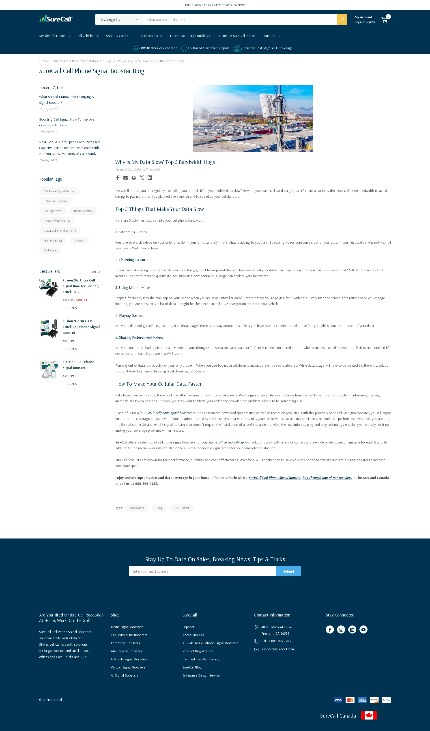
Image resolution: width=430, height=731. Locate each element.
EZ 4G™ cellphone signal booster (166, 413)
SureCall (255, 477)
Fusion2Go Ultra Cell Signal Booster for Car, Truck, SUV (81, 286)
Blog (159, 508)
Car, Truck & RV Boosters (129, 635)
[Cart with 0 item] (384, 19)
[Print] (133, 177)
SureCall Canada (338, 715)
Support (270, 35)
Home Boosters (83, 211)
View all (95, 272)
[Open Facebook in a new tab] (330, 630)
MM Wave (50, 250)
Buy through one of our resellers (327, 477)
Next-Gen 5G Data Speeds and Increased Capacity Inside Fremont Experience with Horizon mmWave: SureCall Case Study (69, 148)
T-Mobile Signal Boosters (129, 659)
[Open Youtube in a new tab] (363, 630)
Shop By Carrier (117, 35)
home (213, 442)
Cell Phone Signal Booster (59, 191)
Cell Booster (182, 508)
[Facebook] (117, 177)
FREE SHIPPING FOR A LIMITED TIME (215, 5)
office (222, 442)
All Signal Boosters (124, 675)
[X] (142, 177)
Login (358, 22)
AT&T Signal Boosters (126, 651)
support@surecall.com (277, 649)
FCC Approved (53, 211)
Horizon (79, 240)
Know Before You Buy (57, 221)
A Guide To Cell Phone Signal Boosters (211, 643)
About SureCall (193, 635)
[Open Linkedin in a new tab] (352, 630)
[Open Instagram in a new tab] (341, 630)
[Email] (125, 177)
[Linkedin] (150, 177)
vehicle (238, 442)
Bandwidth (137, 508)
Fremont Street (53, 240)
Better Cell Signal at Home (60, 231)
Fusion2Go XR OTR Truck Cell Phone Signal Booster (81, 327)
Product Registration (198, 651)
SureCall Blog (192, 667)
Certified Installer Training (201, 659)
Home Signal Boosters (127, 627)
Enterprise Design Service (201, 675)
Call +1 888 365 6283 (276, 641)
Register (370, 22)
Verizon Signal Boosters (128, 667)
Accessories (149, 35)
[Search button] (342, 19)
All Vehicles (86, 35)
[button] (394, 715)
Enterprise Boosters (55, 201)
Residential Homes (52, 35)
